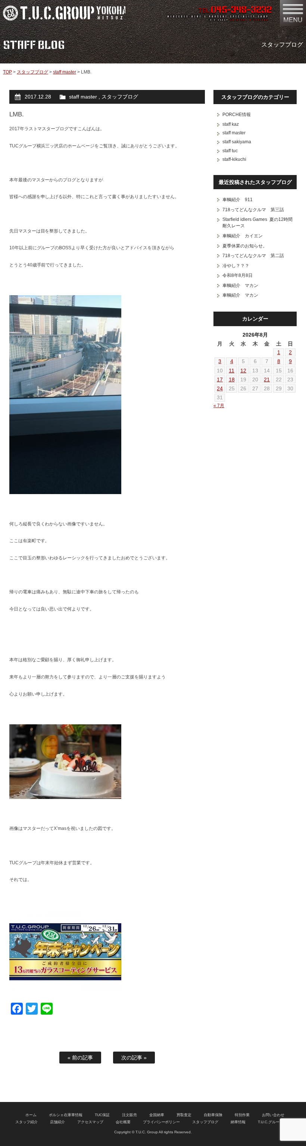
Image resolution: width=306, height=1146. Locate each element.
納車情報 (238, 1122)
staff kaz (230, 124)
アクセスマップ (90, 1122)
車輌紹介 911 (237, 199)
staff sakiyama (236, 141)
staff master (64, 72)
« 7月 (218, 405)
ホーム (31, 1115)
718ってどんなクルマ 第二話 (253, 255)
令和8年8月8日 (237, 275)
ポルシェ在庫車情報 (65, 1115)
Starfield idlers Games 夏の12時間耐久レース (257, 222)
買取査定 (184, 1115)
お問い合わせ (273, 1115)
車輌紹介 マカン (240, 285)
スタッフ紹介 (26, 1122)
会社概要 (123, 1122)
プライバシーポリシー (161, 1122)
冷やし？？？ (235, 265)
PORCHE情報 (236, 114)
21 (267, 379)
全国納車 (156, 1115)
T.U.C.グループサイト (276, 1122)
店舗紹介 (57, 1122)
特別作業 (242, 1115)
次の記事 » (134, 1058)
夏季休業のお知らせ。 (244, 246)
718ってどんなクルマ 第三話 (253, 209)
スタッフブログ (32, 72)
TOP (7, 72)
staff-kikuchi (234, 159)
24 (220, 388)
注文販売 (129, 1115)
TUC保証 (102, 1115)
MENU (293, 13)
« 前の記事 (80, 1058)
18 (232, 379)
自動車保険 (213, 1115)
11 (231, 371)
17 (220, 379)
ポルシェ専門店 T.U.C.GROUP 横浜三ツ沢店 (64, 13)
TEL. (235, 10)
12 (243, 371)
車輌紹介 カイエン (242, 235)
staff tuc (230, 150)
